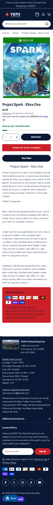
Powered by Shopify (29, 493)
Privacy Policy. (9, 462)
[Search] (46, 24)
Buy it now (26, 158)
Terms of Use (40, 459)
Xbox (15, 33)
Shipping (6, 113)
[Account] (43, 14)
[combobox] (26, 24)
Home (5, 33)
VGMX (13, 493)
